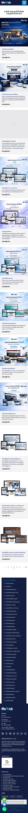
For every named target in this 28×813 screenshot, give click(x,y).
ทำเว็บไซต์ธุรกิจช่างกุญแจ (10, 611)
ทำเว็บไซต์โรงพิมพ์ (9, 700)
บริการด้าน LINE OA (7, 788)
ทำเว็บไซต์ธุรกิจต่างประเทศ (11, 614)
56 (26, 567)
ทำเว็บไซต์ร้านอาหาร (9, 660)
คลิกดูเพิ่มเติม (6, 58)
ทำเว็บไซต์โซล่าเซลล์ (9, 694)
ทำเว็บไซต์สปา (8, 667)
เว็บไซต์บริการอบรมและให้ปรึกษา (10, 94)
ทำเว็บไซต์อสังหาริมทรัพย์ (10, 679)
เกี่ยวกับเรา (19, 796)
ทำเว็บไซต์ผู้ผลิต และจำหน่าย (11, 648)
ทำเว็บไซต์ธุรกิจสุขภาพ (10, 620)
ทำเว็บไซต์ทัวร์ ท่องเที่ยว (10, 605)
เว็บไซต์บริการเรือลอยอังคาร (9, 323)
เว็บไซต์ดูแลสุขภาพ (6, 231)
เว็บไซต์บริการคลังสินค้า (8, 49)
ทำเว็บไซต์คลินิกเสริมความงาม (11, 592)
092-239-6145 (7, 717)
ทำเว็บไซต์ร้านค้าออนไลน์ (10, 657)
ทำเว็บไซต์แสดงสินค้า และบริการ (12, 691)
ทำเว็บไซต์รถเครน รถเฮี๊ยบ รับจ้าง (12, 651)
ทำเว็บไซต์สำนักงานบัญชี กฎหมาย (12, 602)
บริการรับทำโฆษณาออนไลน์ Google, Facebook (13, 776)
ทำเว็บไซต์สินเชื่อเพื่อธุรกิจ (11, 673)
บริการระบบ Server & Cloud (9, 784)
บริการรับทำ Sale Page (8, 779)
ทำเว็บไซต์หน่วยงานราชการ (11, 676)
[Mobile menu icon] (24, 3)
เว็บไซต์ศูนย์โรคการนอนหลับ (9, 141)
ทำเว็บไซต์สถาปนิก (9, 663)
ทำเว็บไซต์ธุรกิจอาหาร (10, 623)
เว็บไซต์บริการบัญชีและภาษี (8, 414)
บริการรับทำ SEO (6, 777)
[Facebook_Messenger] (4, 804)
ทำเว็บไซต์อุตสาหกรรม (10, 685)
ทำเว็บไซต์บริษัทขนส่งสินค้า (11, 642)
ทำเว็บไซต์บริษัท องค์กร (10, 639)
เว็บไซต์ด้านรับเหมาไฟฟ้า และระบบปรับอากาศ (13, 506)
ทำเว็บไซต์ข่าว (8, 586)
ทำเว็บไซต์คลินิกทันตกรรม (10, 589)
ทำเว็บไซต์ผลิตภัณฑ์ (9, 645)
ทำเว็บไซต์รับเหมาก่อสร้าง (10, 654)
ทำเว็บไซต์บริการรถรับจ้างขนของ (12, 633)
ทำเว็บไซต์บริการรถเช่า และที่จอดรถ (13, 636)
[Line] (4, 799)
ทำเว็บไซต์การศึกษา (9, 583)
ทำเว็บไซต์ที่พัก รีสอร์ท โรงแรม (12, 608)
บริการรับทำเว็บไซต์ (7, 774)
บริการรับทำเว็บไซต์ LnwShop (9, 781)
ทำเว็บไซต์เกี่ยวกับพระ (10, 688)
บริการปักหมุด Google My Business (11, 790)
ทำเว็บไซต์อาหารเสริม (10, 682)
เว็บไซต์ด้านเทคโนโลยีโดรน (8, 369)
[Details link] (14, 32)
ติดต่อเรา (13, 796)
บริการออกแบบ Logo (8, 785)
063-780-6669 (7, 725)
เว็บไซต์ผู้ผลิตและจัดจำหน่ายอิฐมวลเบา (11, 459)
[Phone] (4, 809)
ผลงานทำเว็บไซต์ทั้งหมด (10, 580)
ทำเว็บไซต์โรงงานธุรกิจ (10, 697)
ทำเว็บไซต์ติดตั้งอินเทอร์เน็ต (11, 599)
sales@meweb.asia (10, 729)
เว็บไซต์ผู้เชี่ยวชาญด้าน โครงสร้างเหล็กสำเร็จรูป (13, 552)
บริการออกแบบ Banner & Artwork (11, 787)
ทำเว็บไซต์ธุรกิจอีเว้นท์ (10, 626)
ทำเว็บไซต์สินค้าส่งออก (10, 670)
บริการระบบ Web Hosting (9, 782)
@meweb (11, 727)
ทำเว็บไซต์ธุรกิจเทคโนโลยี (10, 630)
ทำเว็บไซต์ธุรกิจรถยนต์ (10, 617)
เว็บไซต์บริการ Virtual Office (9, 188)
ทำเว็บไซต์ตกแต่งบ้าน (10, 596)
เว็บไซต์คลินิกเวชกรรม (7, 278)
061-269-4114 (7, 721)
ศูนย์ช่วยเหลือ (5, 796)
